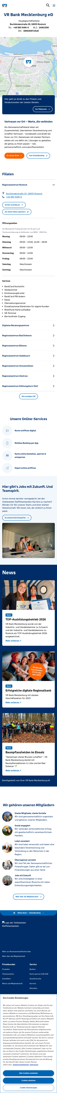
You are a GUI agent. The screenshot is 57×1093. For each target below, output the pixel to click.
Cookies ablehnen (28, 1080)
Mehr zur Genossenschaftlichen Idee (16, 951)
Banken (33, 969)
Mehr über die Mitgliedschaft (26, 897)
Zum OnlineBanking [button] (36, 155)
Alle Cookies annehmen (28, 1073)
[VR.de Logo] (14, 5)
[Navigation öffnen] (54, 5)
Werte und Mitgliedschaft (12, 983)
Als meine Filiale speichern (15, 212)
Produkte (6, 969)
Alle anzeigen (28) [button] (28, 396)
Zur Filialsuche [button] (41, 109)
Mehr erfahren (12, 640)
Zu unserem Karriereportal (15, 518)
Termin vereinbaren (12, 205)
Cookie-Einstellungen (28, 1088)
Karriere (33, 983)
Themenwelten (8, 974)
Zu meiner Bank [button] (13, 155)
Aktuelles (33, 988)
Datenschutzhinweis (21, 1065)
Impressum (34, 1065)
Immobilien (6, 979)
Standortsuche (35, 979)
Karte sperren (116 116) (39, 974)
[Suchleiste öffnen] (48, 5)
